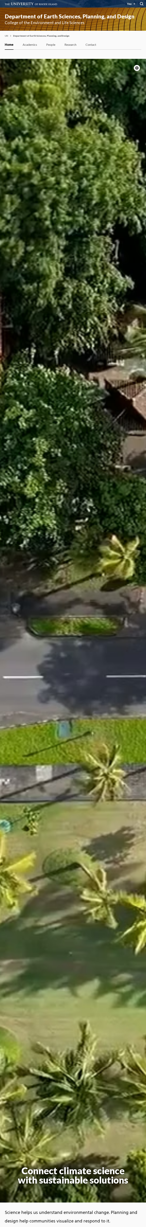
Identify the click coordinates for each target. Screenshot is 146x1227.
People (50, 44)
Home (9, 44)
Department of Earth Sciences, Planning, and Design (69, 16)
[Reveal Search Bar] (141, 4)
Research (70, 44)
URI (6, 36)
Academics (30, 44)
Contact (91, 44)
